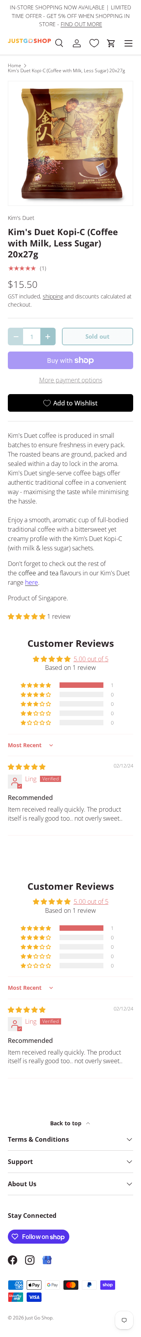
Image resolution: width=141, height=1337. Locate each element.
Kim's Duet (21, 217)
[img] (26, 766)
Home (14, 65)
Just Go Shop (38, 1317)
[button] (111, 43)
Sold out (97, 336)
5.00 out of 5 (91, 659)
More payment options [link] (70, 380)
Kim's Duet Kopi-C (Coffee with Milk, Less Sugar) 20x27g (66, 70)
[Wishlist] (94, 43)
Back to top (66, 1123)
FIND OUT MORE (81, 24)
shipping (53, 296)
